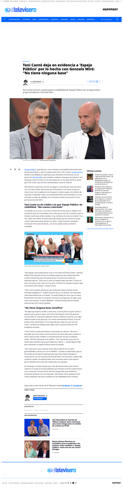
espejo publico (28, 410)
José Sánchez (37, 81)
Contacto (55, 483)
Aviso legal (4, 483)
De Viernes (91, 1)
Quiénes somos (48, 483)
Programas (64, 19)
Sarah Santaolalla (60, 1)
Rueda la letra (23, 1)
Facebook (66, 385)
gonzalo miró (37, 410)
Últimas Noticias (14, 19)
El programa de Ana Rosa (48, 1)
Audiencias (54, 19)
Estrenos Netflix (14, 1)
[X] (42, 81)
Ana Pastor (98, 1)
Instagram (78, 385)
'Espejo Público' (30, 169)
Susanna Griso (77, 172)
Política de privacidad (13, 483)
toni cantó (45, 410)
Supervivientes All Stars (108, 1)
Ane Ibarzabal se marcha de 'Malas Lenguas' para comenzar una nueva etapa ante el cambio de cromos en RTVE (66, 423)
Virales (73, 19)
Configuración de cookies (26, 483)
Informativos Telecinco (34, 1)
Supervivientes (43, 19)
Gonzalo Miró (37, 177)
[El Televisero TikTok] (75, 483)
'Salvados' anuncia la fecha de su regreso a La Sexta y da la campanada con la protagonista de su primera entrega (104, 200)
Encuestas (81, 19)
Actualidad (26, 19)
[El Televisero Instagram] (70, 483)
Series (34, 19)
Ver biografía (38, 398)
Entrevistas (90, 19)
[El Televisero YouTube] (73, 483)
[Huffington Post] (110, 9)
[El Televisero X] (68, 483)
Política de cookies (39, 483)
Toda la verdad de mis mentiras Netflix (76, 1)
